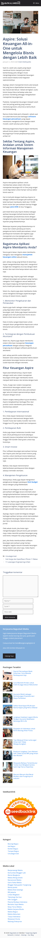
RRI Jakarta (12, 892)
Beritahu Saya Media (16, 904)
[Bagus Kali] (10, 3)
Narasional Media (14, 880)
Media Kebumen (14, 914)
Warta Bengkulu (14, 875)
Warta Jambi (12, 887)
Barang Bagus (13, 844)
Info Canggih (12, 899)
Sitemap (24, 935)
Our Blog (31, 935)
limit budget (33, 482)
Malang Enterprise (15, 921)
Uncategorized (10, 556)
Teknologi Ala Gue (15, 897)
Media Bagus (13, 912)
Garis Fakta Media (15, 882)
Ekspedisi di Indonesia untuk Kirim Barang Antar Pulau (24, 729)
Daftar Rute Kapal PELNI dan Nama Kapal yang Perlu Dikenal (25, 707)
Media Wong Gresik (15, 878)
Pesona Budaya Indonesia (17, 902)
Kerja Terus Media (15, 907)
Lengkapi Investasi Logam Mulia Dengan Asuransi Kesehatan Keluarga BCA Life (25, 719)
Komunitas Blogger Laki (17, 873)
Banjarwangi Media (15, 870)
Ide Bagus (11, 846)
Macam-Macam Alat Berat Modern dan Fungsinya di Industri (23, 776)
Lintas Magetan (13, 895)
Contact (17, 935)
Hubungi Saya (9, 656)
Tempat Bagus (13, 851)
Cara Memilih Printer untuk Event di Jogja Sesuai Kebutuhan (25, 684)
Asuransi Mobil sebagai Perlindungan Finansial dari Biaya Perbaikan (23, 696)
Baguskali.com (14, 933)
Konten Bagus (13, 849)
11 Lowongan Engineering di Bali (17, 562)
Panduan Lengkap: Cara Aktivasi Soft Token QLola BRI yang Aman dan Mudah (25, 753)
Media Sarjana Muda (16, 909)
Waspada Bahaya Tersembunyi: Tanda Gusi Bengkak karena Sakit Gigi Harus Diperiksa (25, 765)
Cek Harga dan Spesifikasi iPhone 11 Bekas (21, 559)
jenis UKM (14, 207)
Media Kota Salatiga (15, 890)
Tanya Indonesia (14, 916)
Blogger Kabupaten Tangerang (19, 885)
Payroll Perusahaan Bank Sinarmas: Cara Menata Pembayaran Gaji (22, 673)
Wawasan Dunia (14, 919)
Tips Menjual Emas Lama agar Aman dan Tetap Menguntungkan (25, 742)
